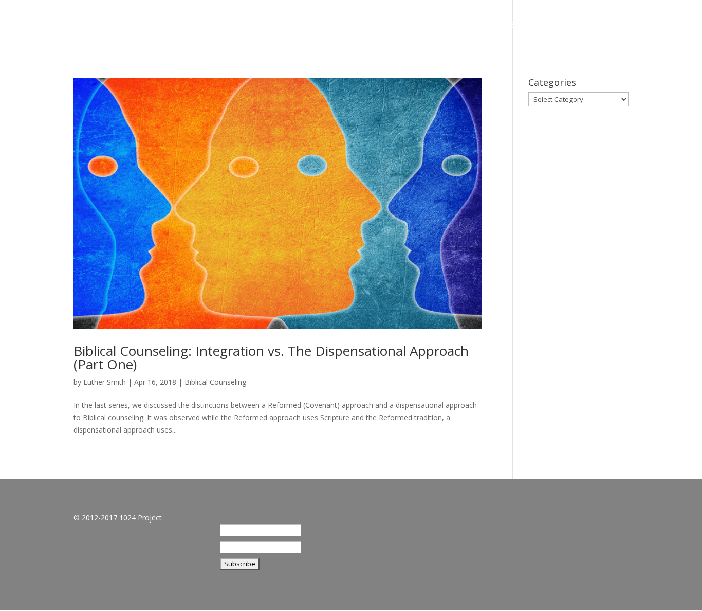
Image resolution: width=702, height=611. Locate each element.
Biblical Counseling (215, 382)
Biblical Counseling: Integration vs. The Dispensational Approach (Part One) (271, 357)
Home (433, 26)
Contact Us (638, 26)
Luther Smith (104, 382)
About (476, 26)
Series (519, 26)
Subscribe (572, 26)
